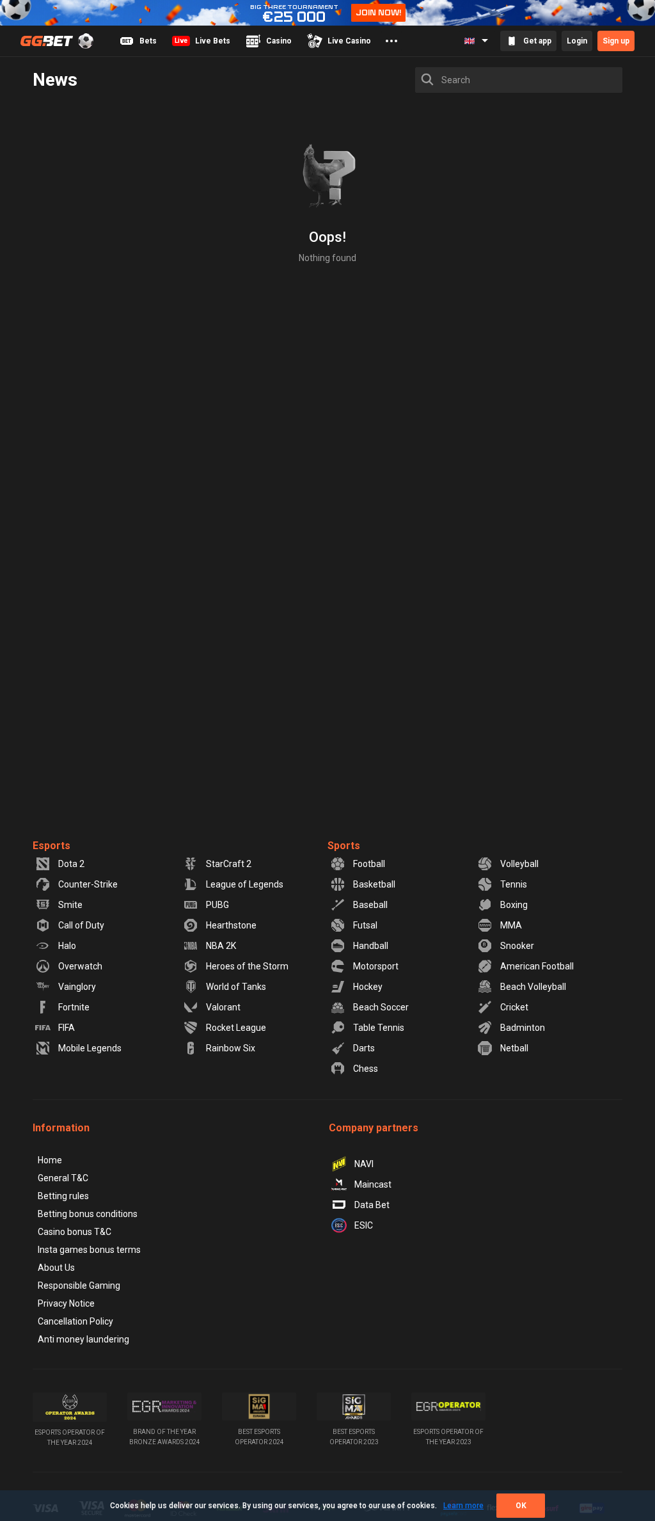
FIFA (66, 1028)
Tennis (513, 884)
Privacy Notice (66, 1303)
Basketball (374, 884)
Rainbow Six (230, 1048)
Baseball (370, 905)
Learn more (463, 1505)
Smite (70, 905)
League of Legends (244, 884)
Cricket (514, 1007)
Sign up (616, 40)
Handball (370, 946)
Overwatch (80, 966)
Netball (514, 1048)
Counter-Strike (88, 884)
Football (369, 864)
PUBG (217, 905)
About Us (56, 1267)
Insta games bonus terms (89, 1250)
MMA (511, 925)
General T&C (63, 1178)
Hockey (368, 987)
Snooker (517, 946)
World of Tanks (236, 987)
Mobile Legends (90, 1048)
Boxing (514, 905)
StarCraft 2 (228, 864)
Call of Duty (81, 925)
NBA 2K (221, 946)
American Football (537, 966)
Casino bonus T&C (74, 1232)
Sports (344, 846)
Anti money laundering (83, 1339)
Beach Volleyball (533, 987)
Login (577, 40)
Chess (365, 1068)
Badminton (522, 1028)
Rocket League (236, 1028)
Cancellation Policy (75, 1321)
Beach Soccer (381, 1007)
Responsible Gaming (79, 1285)
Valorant (223, 1007)
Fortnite (74, 1007)
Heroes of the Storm (247, 966)
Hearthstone (231, 925)
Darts (364, 1048)
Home (50, 1160)
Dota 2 (71, 864)
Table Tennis (378, 1028)
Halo (67, 946)
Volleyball (519, 864)
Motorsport (376, 966)
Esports (51, 846)
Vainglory (77, 987)
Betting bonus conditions (88, 1214)
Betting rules (63, 1196)
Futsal (365, 925)
